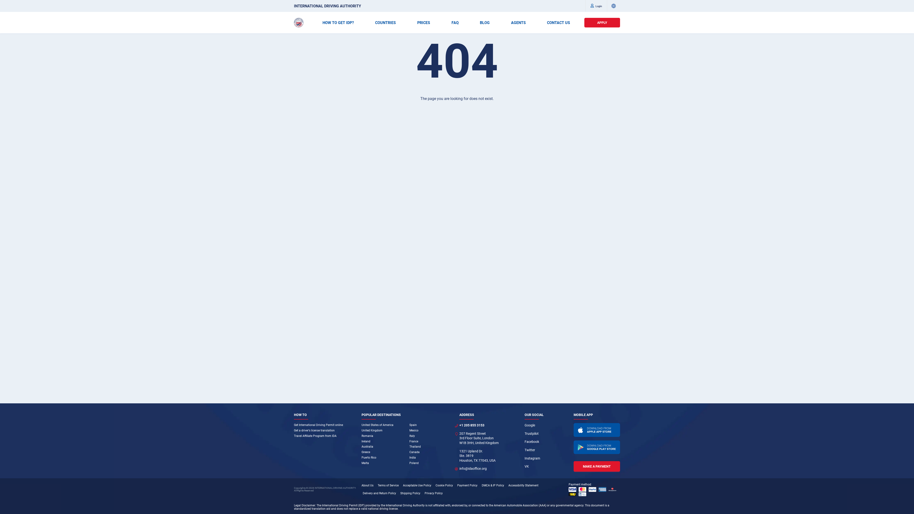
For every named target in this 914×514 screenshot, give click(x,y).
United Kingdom (372, 430)
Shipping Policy (410, 493)
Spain (413, 425)
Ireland (366, 441)
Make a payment (597, 466)
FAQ (455, 22)
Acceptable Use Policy (417, 485)
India (412, 457)
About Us (367, 485)
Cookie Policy (444, 485)
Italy (412, 436)
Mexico (413, 430)
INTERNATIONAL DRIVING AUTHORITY (327, 6)
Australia (367, 446)
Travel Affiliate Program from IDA (315, 436)
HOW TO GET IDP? (338, 22)
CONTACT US (558, 22)
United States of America (377, 425)
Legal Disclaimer (304, 505)
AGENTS (518, 22)
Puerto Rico (369, 457)
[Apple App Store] (597, 430)
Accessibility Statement (523, 485)
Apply (602, 23)
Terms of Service (388, 485)
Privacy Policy (434, 493)
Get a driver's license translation (314, 430)
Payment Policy (467, 485)
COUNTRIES (385, 22)
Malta (365, 463)
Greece (366, 452)
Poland (414, 463)
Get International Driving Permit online (318, 425)
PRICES (423, 22)
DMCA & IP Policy (493, 485)
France (413, 441)
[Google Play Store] (597, 447)
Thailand (415, 446)
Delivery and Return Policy (379, 493)
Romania (367, 436)
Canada (414, 452)
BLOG (485, 22)
